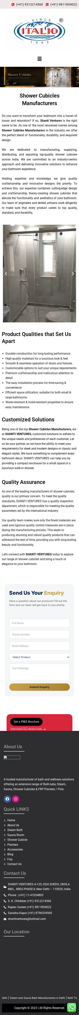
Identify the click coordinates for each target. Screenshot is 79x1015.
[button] (39, 59)
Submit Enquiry (40, 687)
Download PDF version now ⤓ (28, 728)
